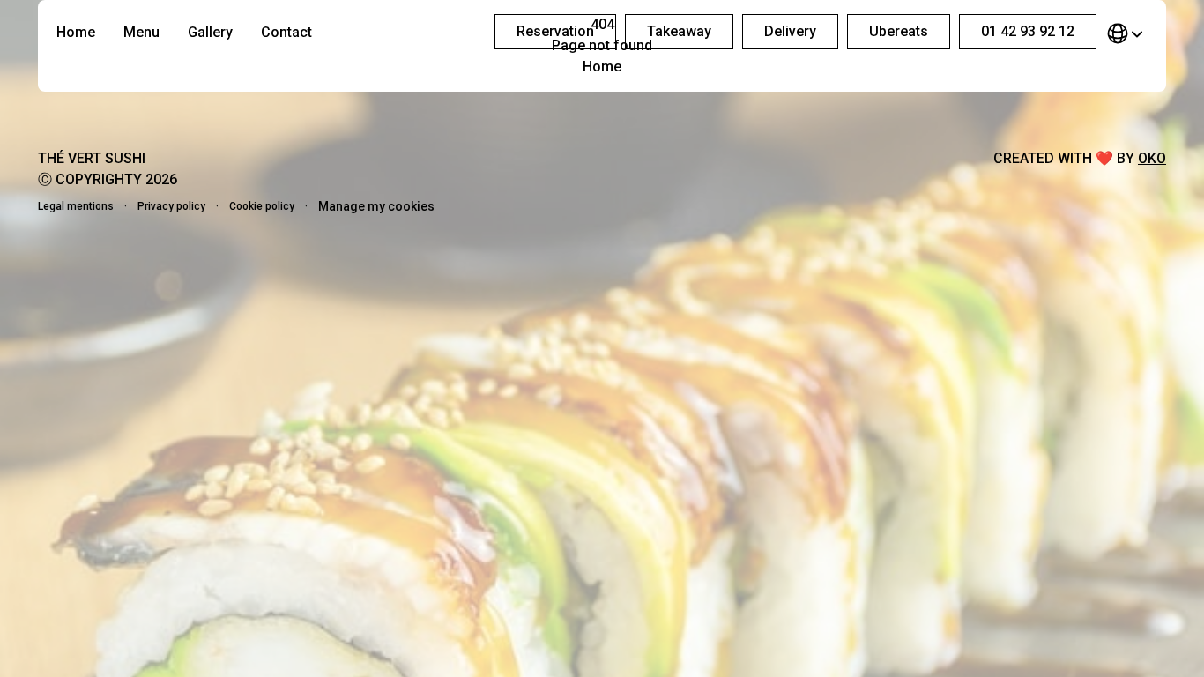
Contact (286, 32)
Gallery (210, 32)
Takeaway (679, 31)
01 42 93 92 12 (1027, 31)
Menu (141, 32)
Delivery (790, 31)
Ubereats (898, 31)
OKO (1152, 158)
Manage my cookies (376, 206)
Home (75, 32)
